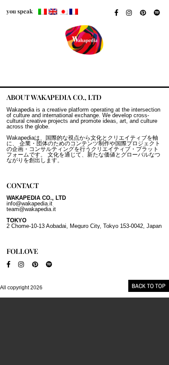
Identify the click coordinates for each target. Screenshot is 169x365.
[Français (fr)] (73, 11)
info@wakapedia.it (29, 203)
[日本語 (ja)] (63, 11)
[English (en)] (53, 11)
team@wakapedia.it (31, 209)
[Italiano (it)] (42, 11)
